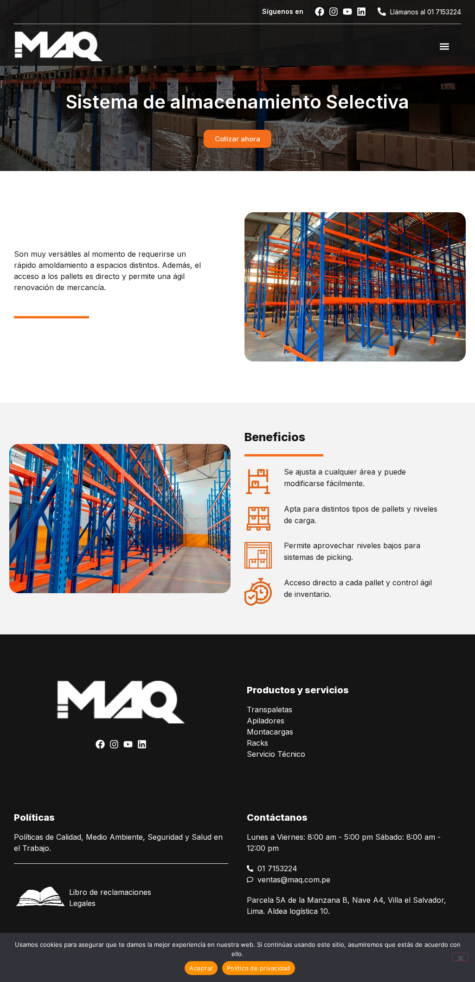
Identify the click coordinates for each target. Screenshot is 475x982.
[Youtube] (347, 12)
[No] (460, 957)
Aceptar (201, 968)
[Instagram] (333, 12)
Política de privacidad (258, 968)
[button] (444, 46)
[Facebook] (320, 12)
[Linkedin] (361, 12)
